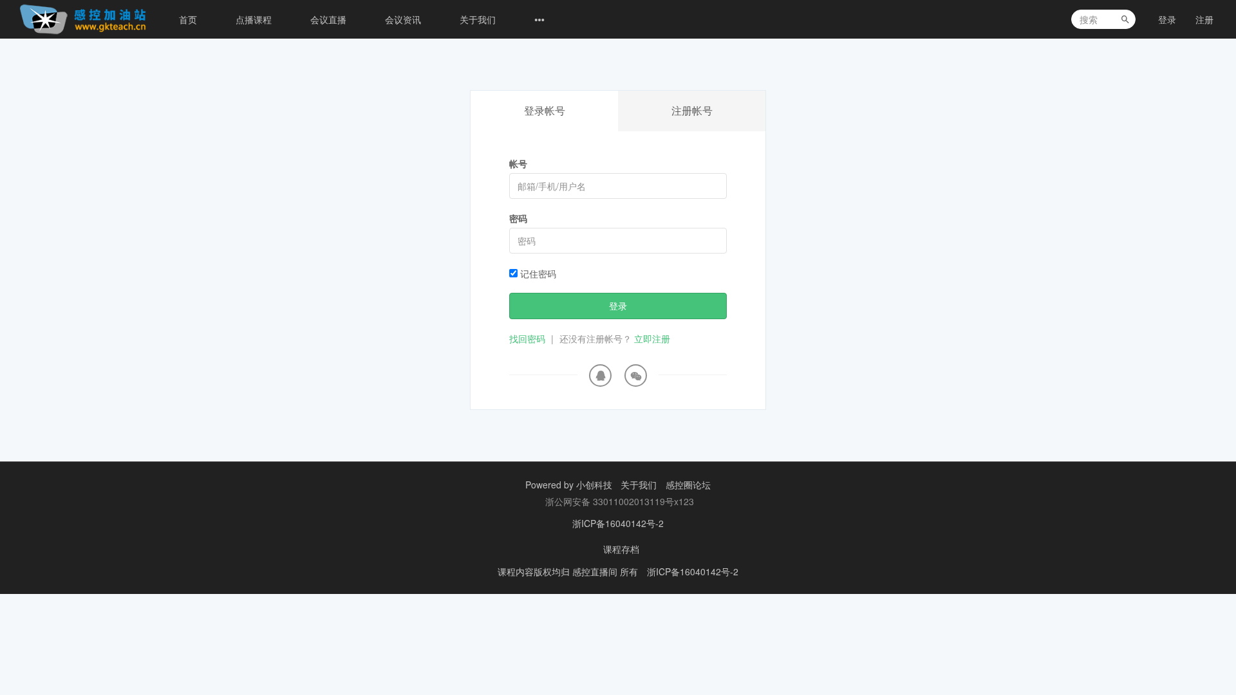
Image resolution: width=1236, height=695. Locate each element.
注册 (1204, 19)
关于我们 (478, 19)
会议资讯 (403, 19)
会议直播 (328, 19)
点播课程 (254, 19)
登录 (1167, 19)
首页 (188, 19)
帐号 (518, 163)
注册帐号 (692, 110)
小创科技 (595, 484)
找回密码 (527, 338)
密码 (518, 218)
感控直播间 (596, 571)
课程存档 (621, 548)
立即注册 (652, 338)
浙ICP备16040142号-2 (618, 523)
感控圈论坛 (688, 484)
